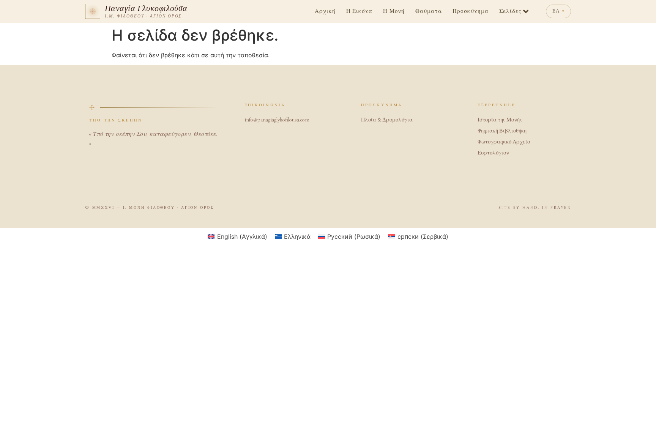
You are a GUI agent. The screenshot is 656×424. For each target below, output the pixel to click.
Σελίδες (510, 11)
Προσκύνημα (471, 11)
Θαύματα (428, 11)
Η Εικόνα (359, 11)
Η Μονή (394, 11)
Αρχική (325, 11)
